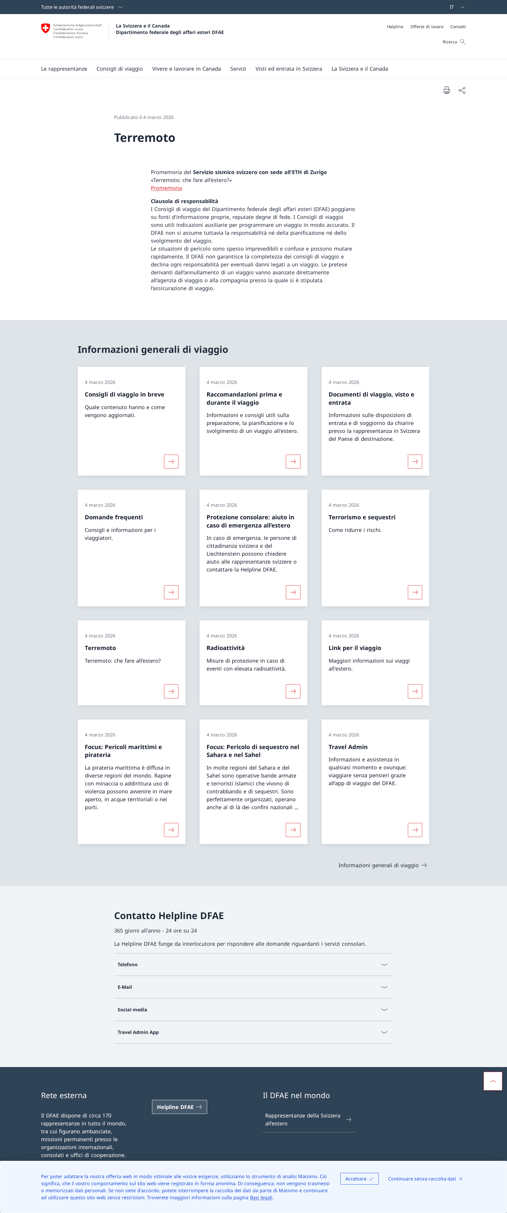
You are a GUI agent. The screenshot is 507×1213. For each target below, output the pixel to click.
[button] (64, 68)
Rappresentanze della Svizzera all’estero (302, 1119)
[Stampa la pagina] (446, 90)
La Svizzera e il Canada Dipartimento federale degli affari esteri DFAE (170, 29)
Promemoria (166, 187)
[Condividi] (461, 90)
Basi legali (261, 1197)
